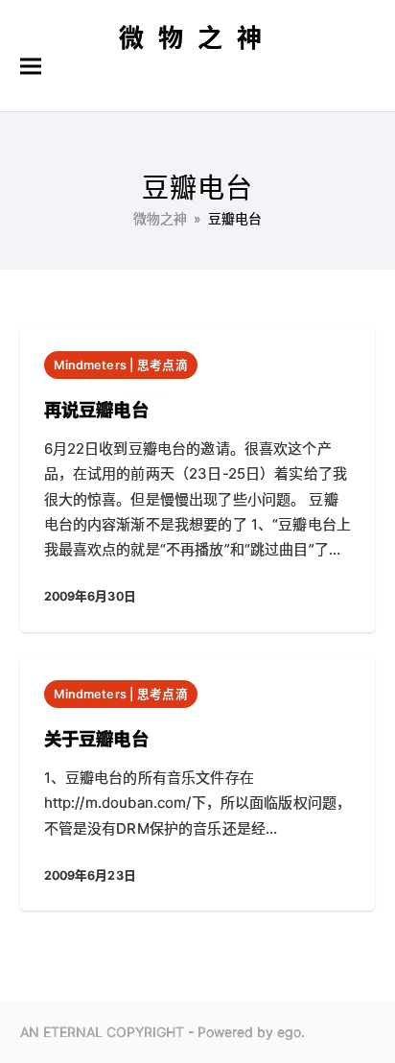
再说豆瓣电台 (96, 409)
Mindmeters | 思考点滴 (121, 365)
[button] (30, 67)
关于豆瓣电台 (96, 738)
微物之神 (197, 38)
